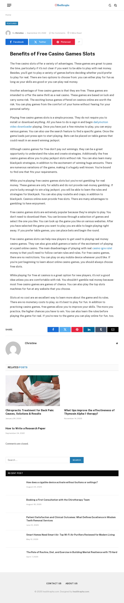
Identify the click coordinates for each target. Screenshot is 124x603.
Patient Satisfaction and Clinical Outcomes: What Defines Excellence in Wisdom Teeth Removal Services (71, 519)
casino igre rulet (102, 248)
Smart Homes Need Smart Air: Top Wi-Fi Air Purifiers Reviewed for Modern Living (70, 534)
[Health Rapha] (62, 5)
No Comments (58, 33)
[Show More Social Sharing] (79, 42)
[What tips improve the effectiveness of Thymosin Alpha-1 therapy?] (91, 390)
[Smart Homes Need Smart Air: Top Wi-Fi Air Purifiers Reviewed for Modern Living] (14, 539)
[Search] (115, 5)
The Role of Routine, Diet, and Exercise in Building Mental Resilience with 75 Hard (71, 552)
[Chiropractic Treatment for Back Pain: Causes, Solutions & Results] (32, 390)
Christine (19, 33)
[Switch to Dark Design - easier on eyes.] (110, 5)
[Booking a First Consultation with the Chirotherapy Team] (14, 504)
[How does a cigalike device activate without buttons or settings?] (14, 486)
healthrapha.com (81, 591)
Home (8, 15)
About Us (72, 583)
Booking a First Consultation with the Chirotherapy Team (58, 500)
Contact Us (54, 583)
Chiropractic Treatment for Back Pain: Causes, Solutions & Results (29, 412)
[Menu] (9, 5)
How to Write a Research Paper (25, 428)
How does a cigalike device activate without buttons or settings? (62, 482)
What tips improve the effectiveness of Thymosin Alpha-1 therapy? (89, 412)
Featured (12, 23)
